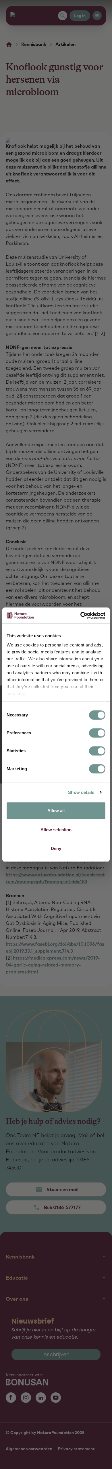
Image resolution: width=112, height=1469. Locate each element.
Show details (81, 792)
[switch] (97, 733)
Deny (56, 848)
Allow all (56, 810)
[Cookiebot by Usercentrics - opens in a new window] (80, 615)
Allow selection (56, 829)
